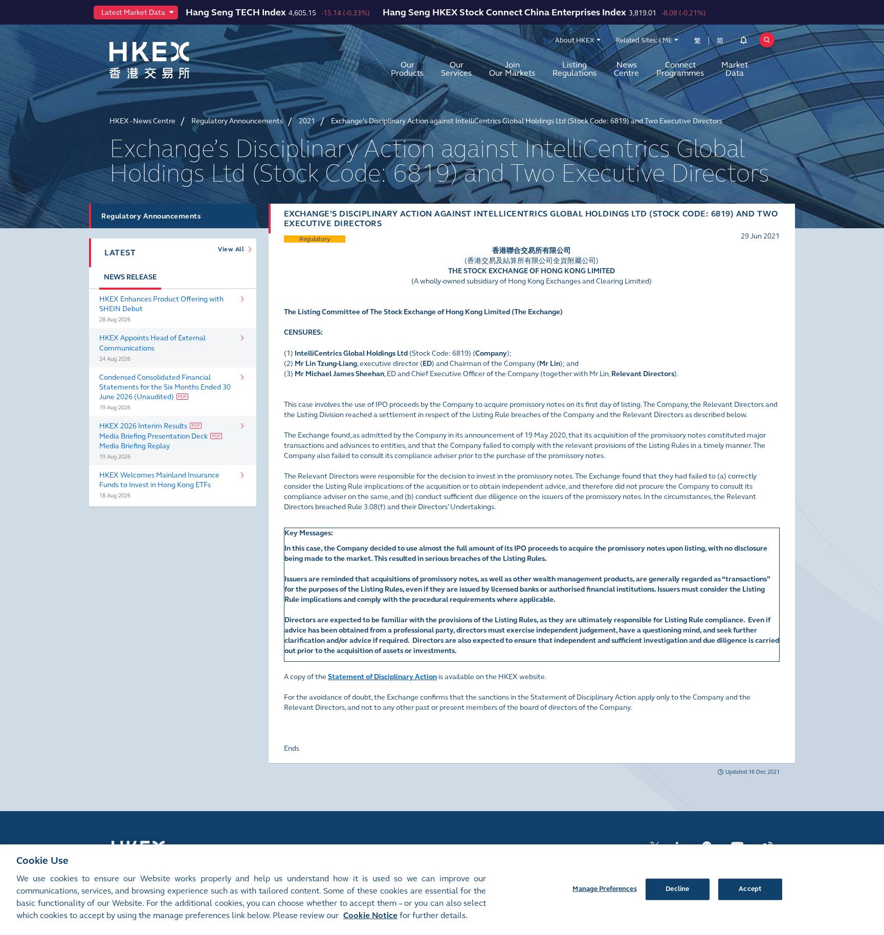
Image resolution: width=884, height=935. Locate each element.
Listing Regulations (574, 69)
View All (233, 249)
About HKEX (574, 40)
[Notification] (743, 42)
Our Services (456, 69)
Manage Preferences (604, 888)
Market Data (734, 69)
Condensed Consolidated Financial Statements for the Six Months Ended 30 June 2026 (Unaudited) (165, 387)
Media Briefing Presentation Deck (153, 436)
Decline (677, 888)
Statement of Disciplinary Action (382, 676)
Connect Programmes (680, 69)
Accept (750, 888)
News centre (626, 69)
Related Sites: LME (644, 40)
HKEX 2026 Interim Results (143, 426)
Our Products (407, 69)
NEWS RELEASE (130, 277)
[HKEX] (175, 60)
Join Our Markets (512, 69)
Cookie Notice (370, 915)
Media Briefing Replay (134, 446)
